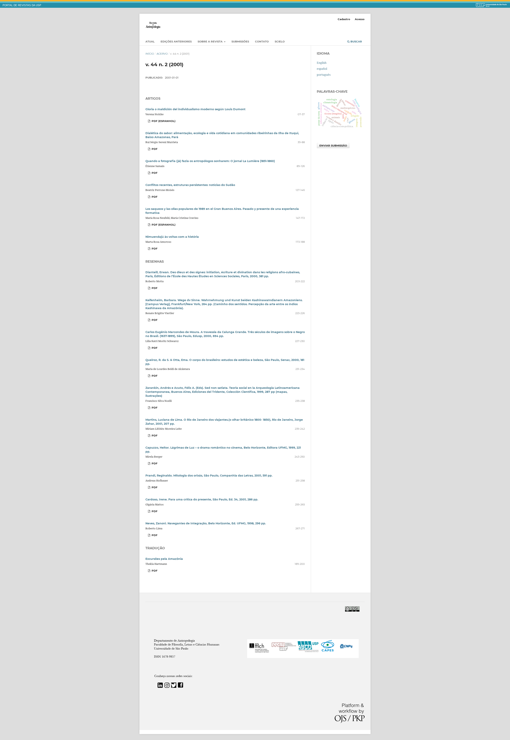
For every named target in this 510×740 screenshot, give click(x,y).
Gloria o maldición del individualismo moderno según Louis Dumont (195, 109)
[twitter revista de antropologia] (173, 687)
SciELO (280, 41)
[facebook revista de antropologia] (180, 687)
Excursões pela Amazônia (164, 559)
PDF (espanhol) (163, 121)
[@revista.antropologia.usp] (167, 687)
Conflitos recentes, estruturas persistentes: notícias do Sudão (190, 185)
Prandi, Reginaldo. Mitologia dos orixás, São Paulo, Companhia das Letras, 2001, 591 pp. (209, 475)
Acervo (162, 53)
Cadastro (344, 19)
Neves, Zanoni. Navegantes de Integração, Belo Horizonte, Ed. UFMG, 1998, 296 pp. (205, 523)
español (322, 69)
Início (149, 53)
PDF (154, 148)
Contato (262, 41)
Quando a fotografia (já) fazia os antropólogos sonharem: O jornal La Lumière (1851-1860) (210, 161)
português (324, 75)
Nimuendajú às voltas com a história (172, 237)
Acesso (360, 19)
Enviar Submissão (333, 145)
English (322, 63)
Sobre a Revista (210, 41)
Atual (150, 41)
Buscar (356, 41)
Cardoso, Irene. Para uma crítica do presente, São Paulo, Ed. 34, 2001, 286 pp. (201, 499)
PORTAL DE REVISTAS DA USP (22, 5)
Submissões (240, 41)
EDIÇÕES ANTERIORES (176, 41)
